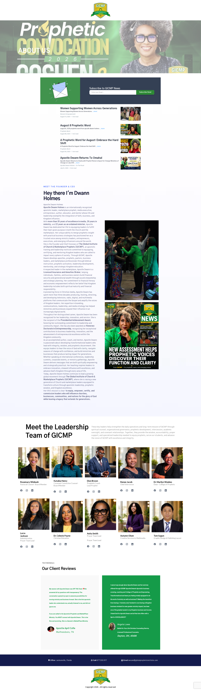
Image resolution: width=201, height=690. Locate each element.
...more (94, 111)
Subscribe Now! (145, 92)
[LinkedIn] (32, 490)
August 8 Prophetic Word (75, 125)
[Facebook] (21, 490)
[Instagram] (27, 490)
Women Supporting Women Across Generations (88, 108)
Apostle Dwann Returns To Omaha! (81, 158)
